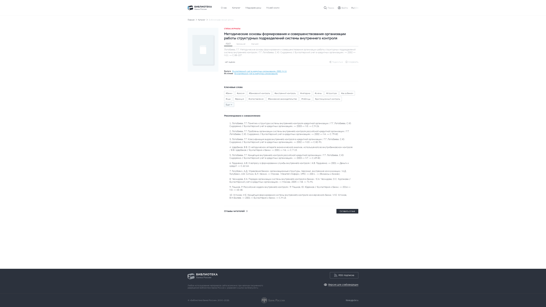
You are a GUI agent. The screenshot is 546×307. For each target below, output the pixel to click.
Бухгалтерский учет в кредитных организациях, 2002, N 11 (259, 71)
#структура (331, 93)
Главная (191, 20)
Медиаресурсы (253, 7)
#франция (239, 99)
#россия (240, 93)
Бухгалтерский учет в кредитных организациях (256, 73)
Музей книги (272, 7)
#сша (228, 99)
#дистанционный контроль (327, 99)
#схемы (318, 93)
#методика (305, 93)
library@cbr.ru (352, 300)
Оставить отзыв (347, 211)
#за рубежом (347, 93)
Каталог (236, 7)
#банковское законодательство (282, 99)
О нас (224, 7)
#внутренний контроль (285, 93)
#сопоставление (256, 99)
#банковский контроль (259, 93)
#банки (229, 93)
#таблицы (306, 99)
